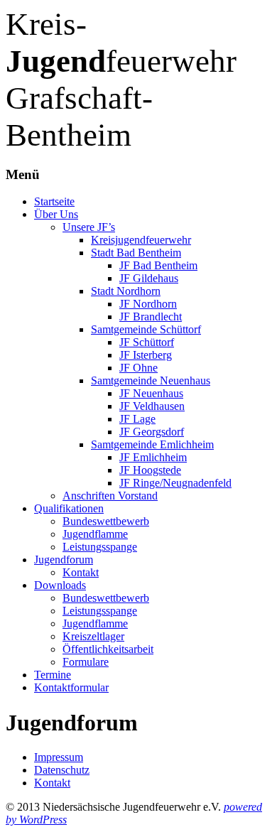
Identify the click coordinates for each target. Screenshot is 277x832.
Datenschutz (61, 770)
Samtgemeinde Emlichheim (152, 444)
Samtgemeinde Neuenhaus (150, 380)
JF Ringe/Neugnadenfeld (175, 483)
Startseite (54, 201)
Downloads (60, 585)
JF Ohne (138, 368)
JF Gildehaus (148, 278)
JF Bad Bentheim (158, 265)
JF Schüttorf (146, 342)
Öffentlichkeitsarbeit (108, 649)
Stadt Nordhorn (126, 291)
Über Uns (56, 214)
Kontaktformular (71, 687)
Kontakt (81, 572)
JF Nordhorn (148, 304)
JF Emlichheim (153, 457)
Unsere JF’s (89, 227)
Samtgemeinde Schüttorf (146, 329)
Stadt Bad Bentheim (136, 253)
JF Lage (137, 419)
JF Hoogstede (150, 470)
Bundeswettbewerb (106, 521)
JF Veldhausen (152, 406)
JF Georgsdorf (151, 432)
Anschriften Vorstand (110, 496)
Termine (52, 675)
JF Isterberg (145, 355)
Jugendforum (63, 559)
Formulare (86, 662)
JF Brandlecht (150, 316)
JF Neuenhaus (151, 393)
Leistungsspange (100, 547)
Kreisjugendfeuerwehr (141, 240)
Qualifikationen (69, 508)
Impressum (58, 757)
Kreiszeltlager (93, 636)
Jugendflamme (95, 534)
